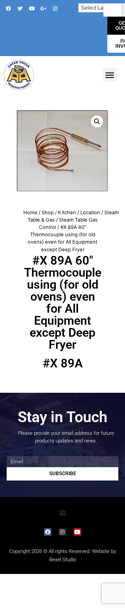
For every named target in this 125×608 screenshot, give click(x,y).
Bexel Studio (62, 560)
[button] (110, 75)
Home (30, 213)
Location (90, 213)
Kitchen (67, 213)
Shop (48, 213)
